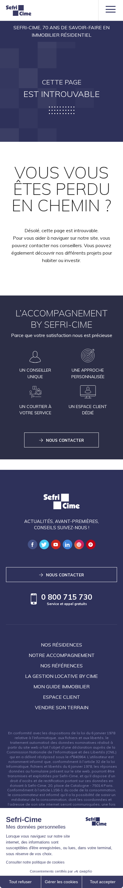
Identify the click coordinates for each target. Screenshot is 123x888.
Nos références (61, 666)
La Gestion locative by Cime (61, 676)
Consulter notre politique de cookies (35, 862)
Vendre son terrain (61, 707)
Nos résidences (61, 645)
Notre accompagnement (62, 655)
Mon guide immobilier (61, 687)
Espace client (61, 697)
